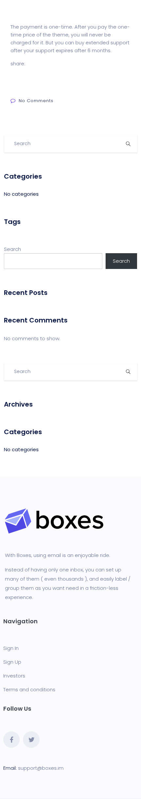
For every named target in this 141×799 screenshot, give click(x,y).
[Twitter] (31, 739)
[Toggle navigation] (132, 10)
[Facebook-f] (11, 739)
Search (12, 249)
